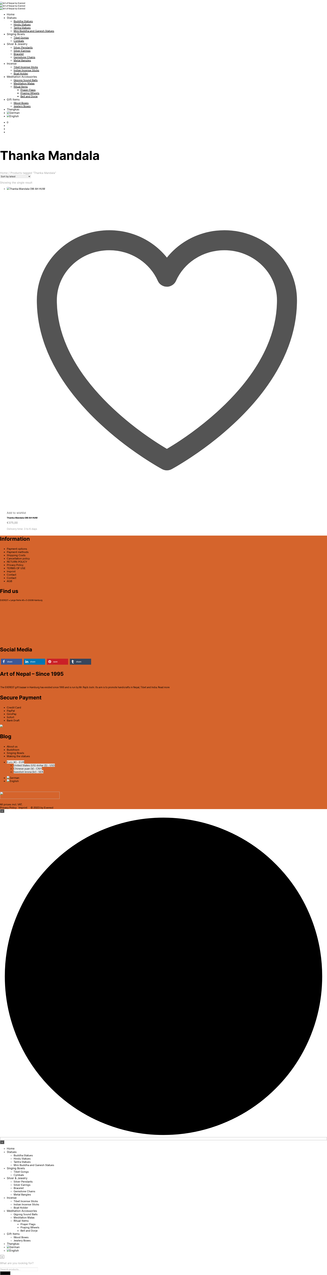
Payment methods (18, 551)
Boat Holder (21, 73)
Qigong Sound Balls (26, 80)
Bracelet (19, 53)
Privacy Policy (15, 564)
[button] (7, 122)
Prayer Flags (28, 89)
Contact (11, 574)
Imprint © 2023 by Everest (36, 807)
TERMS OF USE (16, 568)
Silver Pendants (23, 47)
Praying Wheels (29, 93)
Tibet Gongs (21, 37)
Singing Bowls (16, 34)
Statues (12, 17)
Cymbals (19, 40)
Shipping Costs (16, 555)
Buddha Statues (23, 21)
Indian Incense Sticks (26, 70)
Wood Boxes (21, 102)
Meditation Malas (24, 83)
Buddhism (13, 749)
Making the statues (18, 756)
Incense (12, 63)
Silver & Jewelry (17, 44)
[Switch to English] (13, 781)
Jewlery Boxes (22, 106)
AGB (9, 581)
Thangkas (13, 109)
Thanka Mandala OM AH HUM (22, 517)
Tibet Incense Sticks (26, 66)
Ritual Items (21, 86)
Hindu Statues (22, 24)
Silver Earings (22, 50)
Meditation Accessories (22, 76)
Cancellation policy (18, 558)
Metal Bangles (22, 60)
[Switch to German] (13, 112)
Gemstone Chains (24, 57)
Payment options (17, 548)
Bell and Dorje (29, 96)
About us (12, 746)
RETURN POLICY (17, 561)
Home (10, 14)
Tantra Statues (22, 27)
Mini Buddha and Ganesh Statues (34, 30)
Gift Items (13, 99)
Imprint (11, 571)
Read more (164, 687)
